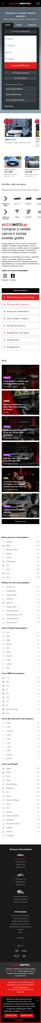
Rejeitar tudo (26, 1015)
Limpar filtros (22, 78)
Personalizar (19, 1020)
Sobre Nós (20, 938)
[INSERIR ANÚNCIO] (38, 3)
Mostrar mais (8, 106)
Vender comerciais (20, 902)
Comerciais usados (20, 899)
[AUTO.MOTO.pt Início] (20, 3)
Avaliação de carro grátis (18, 333)
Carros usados (20, 862)
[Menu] (3, 3)
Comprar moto (20, 879)
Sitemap (20, 929)
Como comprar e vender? (18, 319)
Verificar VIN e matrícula (18, 304)
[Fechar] (37, 999)
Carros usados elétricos (14, 89)
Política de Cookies (27, 1011)
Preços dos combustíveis (18, 311)
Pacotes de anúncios (16, 326)
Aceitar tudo (11, 1015)
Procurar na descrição (22, 31)
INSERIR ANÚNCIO (20, 291)
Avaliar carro (20, 867)
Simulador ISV (13, 340)
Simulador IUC (13, 347)
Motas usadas (20, 882)
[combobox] (21, 38)
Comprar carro (20, 859)
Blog (20, 932)
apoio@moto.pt (23, 987)
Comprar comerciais (20, 897)
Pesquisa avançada (22, 73)
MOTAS (19, 25)
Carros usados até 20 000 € (15, 100)
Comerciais (32, 25)
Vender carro (20, 864)
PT (21, 946)
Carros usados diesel (13, 94)
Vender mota (20, 885)
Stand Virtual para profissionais (21, 297)
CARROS (7, 25)
